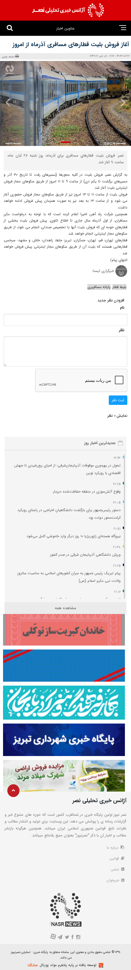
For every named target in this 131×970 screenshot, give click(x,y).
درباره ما (113, 847)
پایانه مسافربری (99, 287)
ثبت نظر (118, 400)
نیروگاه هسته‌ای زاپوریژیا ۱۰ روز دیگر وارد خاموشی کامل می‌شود (74, 536)
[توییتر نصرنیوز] (67, 938)
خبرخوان (113, 880)
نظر (121, 330)
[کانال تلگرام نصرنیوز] (60, 938)
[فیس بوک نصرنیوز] (73, 938)
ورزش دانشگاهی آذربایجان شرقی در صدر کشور (85, 555)
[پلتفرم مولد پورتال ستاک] (100, 965)
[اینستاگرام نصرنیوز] (78, 938)
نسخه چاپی (8, 57)
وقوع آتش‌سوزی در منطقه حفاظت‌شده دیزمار (87, 491)
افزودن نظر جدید (110, 300)
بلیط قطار (119, 287)
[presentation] (120, 102)
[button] (65, 142)
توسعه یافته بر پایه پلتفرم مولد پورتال (68, 965)
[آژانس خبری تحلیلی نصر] (67, 10)
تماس (115, 869)
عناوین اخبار (65, 28)
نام (122, 307)
